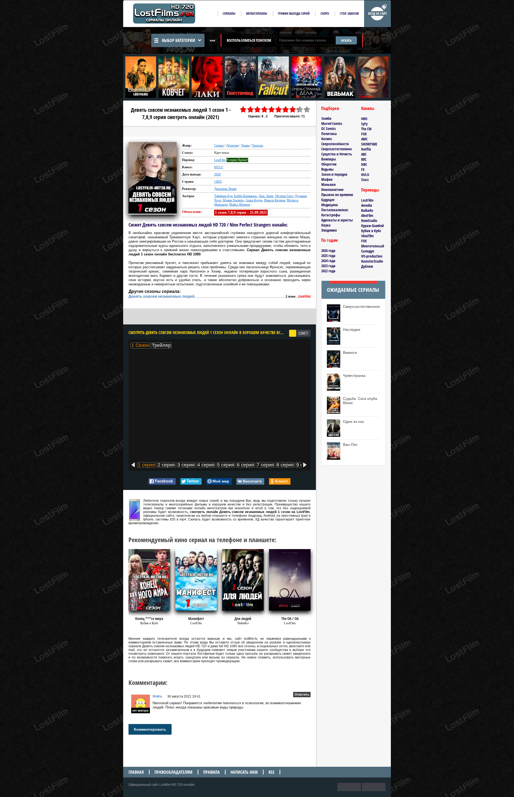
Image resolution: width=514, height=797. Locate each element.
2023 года (328, 265)
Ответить (301, 694)
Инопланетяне (332, 189)
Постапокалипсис (334, 209)
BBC (363, 159)
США (218, 181)
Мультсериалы (256, 13)
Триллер (257, 145)
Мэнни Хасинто (233, 200)
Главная (136, 772)
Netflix (366, 149)
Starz (365, 179)
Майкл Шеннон (239, 204)
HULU (218, 167)
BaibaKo (367, 210)
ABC (363, 154)
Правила (211, 772)
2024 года (328, 260)
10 (307, 109)
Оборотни (329, 164)
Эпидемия (329, 230)
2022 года (328, 270)
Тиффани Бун (223, 196)
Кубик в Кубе (371, 230)
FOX (364, 133)
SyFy (364, 123)
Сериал (219, 145)
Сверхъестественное (336, 148)
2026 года (328, 250)
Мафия (326, 179)
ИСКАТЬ (346, 40)
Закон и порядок (334, 174)
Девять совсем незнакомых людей (161, 296)
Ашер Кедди (253, 200)
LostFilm (220, 160)
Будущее (327, 199)
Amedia (366, 205)
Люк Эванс (266, 196)
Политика (329, 133)
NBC (364, 164)
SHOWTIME (369, 144)
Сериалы (229, 13)
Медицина (329, 204)
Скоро (324, 13)
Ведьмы (327, 169)
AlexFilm (367, 215)
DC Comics (328, 128)
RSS (271, 772)
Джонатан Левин (225, 189)
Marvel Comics (331, 123)
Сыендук (367, 251)
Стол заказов (349, 13)
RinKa (157, 696)
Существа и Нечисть (336, 153)
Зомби (326, 118)
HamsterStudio (372, 261)
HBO (364, 118)
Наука (326, 225)
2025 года (328, 255)
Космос (326, 138)
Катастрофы (330, 214)
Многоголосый (372, 245)
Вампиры (328, 159)
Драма (245, 145)
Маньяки (328, 184)
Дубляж (367, 266)
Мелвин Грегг (284, 196)
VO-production (371, 256)
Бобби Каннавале (245, 196)
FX (363, 169)
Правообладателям (173, 772)
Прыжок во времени (337, 194)
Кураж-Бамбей (372, 225)
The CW (366, 128)
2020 (217, 174)
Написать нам (244, 772)
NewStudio (369, 220)
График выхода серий (294, 13)
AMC (364, 138)
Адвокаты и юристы (337, 220)
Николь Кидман (274, 200)
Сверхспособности (335, 143)
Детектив (232, 145)
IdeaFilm (367, 235)
